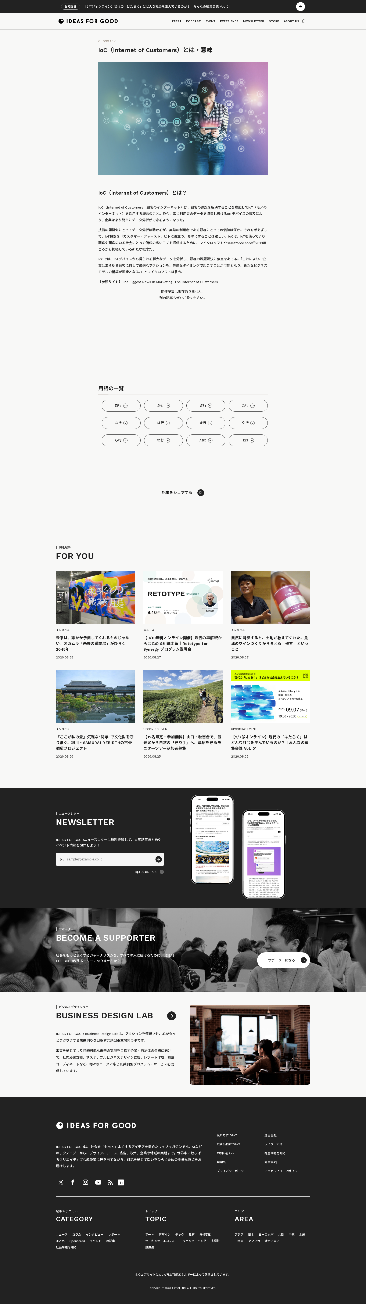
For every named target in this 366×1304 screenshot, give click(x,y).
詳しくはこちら (146, 872)
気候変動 (205, 1234)
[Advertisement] (183, 344)
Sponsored (77, 1241)
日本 (251, 1234)
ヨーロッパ (266, 1234)
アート (149, 1234)
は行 (160, 423)
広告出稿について (229, 1144)
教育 (192, 1234)
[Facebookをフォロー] (72, 1182)
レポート (114, 1234)
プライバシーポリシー (232, 1171)
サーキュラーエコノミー (161, 1241)
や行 (245, 423)
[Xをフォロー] (61, 1182)
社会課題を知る (275, 1153)
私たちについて (227, 1135)
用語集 (221, 1162)
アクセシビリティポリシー (282, 1171)
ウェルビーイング (194, 1241)
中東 (292, 1234)
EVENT (210, 21)
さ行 (203, 406)
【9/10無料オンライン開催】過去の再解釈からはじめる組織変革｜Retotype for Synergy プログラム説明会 (182, 643)
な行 (118, 423)
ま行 (203, 423)
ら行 (118, 440)
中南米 (239, 1241)
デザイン (165, 1234)
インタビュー (95, 1234)
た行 (245, 406)
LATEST (176, 21)
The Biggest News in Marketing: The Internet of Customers (170, 282)
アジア (239, 1234)
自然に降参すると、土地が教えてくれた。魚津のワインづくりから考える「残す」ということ (270, 643)
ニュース (62, 1234)
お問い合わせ (226, 1153)
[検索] (303, 21)
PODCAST (193, 21)
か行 (160, 406)
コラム (76, 1234)
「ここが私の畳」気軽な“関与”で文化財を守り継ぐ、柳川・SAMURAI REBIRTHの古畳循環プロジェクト (95, 743)
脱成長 (149, 1247)
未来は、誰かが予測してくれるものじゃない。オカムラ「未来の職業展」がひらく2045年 (92, 643)
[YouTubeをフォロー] (98, 1182)
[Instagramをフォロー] (85, 1182)
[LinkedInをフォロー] (121, 1182)
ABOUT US (291, 21)
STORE (274, 21)
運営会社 (271, 1135)
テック (179, 1234)
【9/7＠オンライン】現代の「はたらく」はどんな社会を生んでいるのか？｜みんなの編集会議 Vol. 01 (270, 743)
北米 (302, 1234)
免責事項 (271, 1162)
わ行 (160, 440)
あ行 (118, 406)
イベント (95, 1241)
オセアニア (272, 1241)
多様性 (215, 1241)
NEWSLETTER (253, 21)
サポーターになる (281, 960)
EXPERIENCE (229, 21)
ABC (202, 440)
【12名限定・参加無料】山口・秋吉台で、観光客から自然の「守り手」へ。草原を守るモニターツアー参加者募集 (182, 743)
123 (245, 440)
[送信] (158, 859)
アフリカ (254, 1241)
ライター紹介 (274, 1144)
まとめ (60, 1241)
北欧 (281, 1234)
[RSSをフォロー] (110, 1182)
